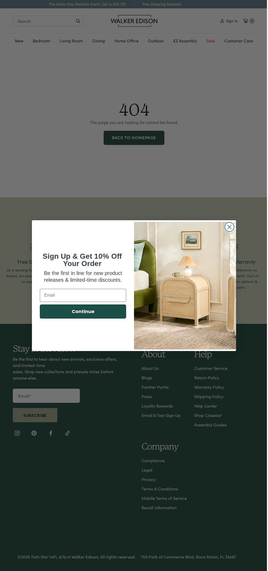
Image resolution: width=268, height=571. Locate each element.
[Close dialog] (229, 226)
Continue (83, 311)
